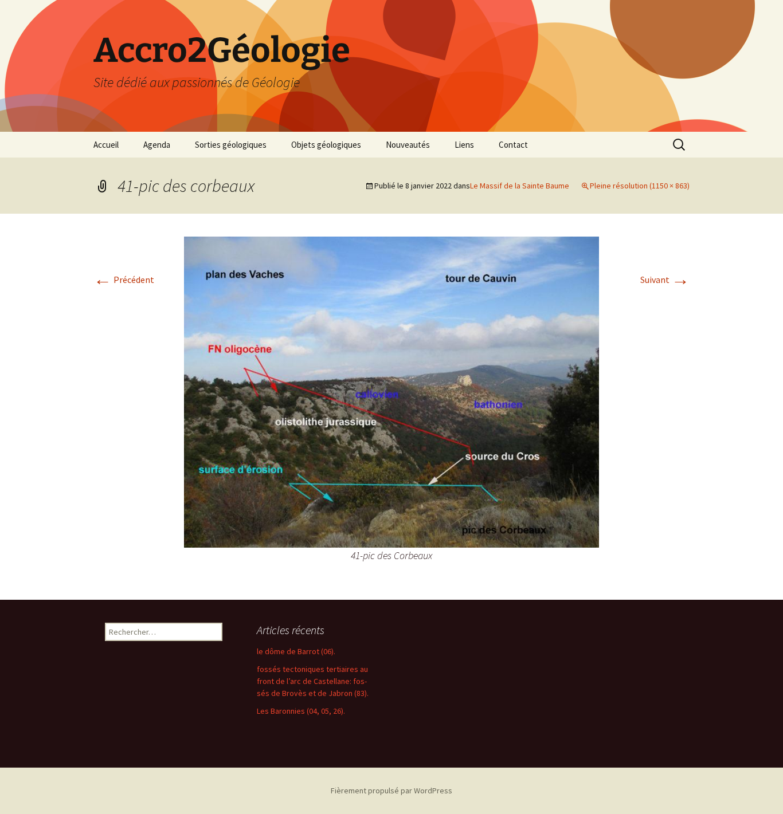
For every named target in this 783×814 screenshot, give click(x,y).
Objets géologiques (326, 144)
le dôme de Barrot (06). (296, 651)
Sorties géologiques (231, 144)
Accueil (106, 144)
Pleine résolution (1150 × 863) (640, 185)
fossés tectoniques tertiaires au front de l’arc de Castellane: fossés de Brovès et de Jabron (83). (313, 681)
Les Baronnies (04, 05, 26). (301, 711)
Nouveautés (408, 144)
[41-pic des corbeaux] (391, 390)
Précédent (123, 279)
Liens (464, 144)
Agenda (156, 144)
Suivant (665, 279)
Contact (513, 144)
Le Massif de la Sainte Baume (519, 185)
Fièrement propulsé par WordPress (391, 790)
